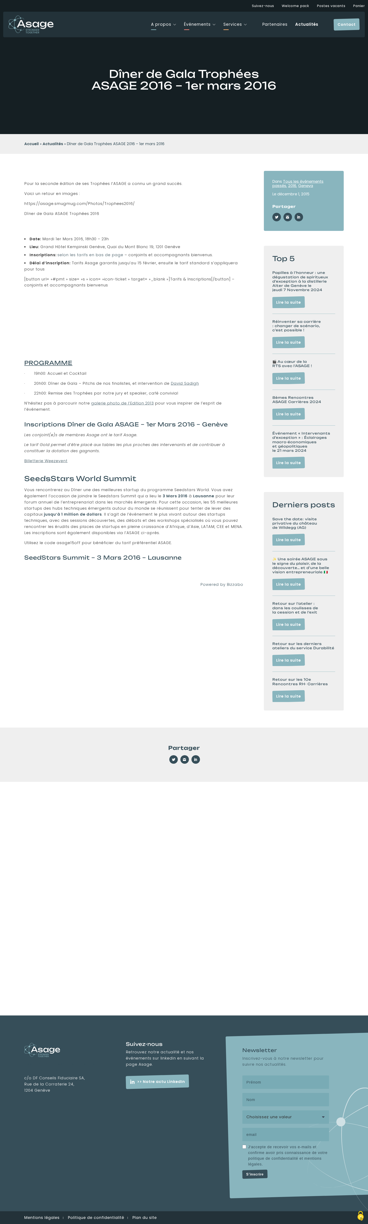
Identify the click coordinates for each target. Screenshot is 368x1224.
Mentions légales (42, 1217)
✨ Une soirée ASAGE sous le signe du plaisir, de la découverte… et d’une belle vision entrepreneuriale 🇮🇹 (300, 565)
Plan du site (144, 1217)
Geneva (305, 185)
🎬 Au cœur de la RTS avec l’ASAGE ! (292, 364)
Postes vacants (331, 6)
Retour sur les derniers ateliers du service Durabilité (303, 646)
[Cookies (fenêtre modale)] (360, 1216)
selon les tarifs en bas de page (91, 254)
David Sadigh (185, 383)
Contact (347, 24)
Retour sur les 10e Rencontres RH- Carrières (300, 682)
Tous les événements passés (297, 184)
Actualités (306, 24)
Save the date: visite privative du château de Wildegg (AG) (294, 523)
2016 (292, 185)
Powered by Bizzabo (221, 584)
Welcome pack (295, 6)
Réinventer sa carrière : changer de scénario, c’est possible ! (296, 326)
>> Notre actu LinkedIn (161, 1081)
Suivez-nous (263, 6)
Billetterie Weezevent (46, 460)
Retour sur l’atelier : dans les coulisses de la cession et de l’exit (295, 608)
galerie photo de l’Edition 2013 (122, 403)
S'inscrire (255, 1174)
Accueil (31, 143)
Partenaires (275, 24)
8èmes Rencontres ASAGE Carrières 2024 (296, 400)
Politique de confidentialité (96, 1217)
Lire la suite (288, 302)
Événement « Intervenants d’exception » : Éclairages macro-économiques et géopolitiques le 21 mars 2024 (301, 442)
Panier (359, 6)
